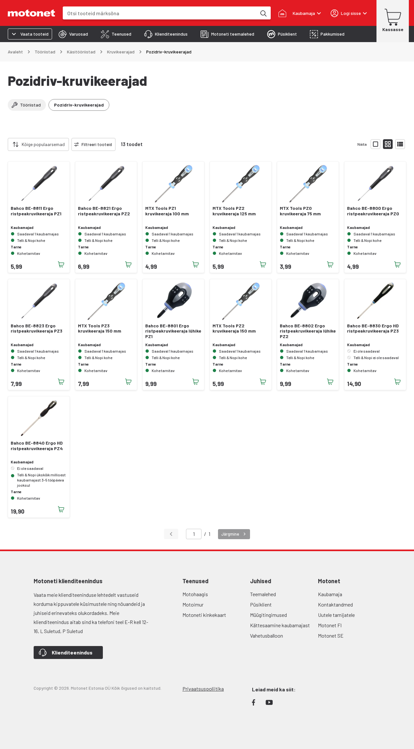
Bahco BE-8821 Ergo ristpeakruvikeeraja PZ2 (104, 211)
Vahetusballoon (266, 635)
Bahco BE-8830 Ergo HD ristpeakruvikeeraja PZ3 (373, 328)
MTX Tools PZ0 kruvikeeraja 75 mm (300, 211)
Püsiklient (261, 604)
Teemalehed (263, 594)
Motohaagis (195, 594)
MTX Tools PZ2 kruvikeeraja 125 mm (234, 211)
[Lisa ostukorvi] (61, 264)
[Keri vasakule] (4, 144)
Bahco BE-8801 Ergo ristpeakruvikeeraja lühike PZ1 (173, 331)
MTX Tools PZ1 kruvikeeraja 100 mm (167, 211)
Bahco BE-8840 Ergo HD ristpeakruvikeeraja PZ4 (37, 445)
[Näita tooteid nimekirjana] (400, 144)
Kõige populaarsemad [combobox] (43, 144)
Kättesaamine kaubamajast (280, 625)
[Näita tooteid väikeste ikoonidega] (388, 144)
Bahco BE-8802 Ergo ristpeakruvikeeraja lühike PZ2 (308, 331)
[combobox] (160, 13)
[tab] (73, 34)
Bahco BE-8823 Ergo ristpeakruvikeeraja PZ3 (36, 328)
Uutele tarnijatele (336, 615)
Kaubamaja (330, 594)
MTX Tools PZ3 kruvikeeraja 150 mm (99, 328)
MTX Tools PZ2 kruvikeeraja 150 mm (234, 328)
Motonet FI (330, 625)
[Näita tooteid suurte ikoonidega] (375, 144)
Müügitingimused (268, 615)
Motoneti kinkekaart (204, 615)
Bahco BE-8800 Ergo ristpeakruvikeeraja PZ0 (373, 211)
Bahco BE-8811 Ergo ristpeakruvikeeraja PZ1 (36, 211)
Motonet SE (330, 635)
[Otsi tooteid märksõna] (262, 12)
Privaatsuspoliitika (203, 689)
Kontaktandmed (335, 604)
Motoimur (192, 604)
